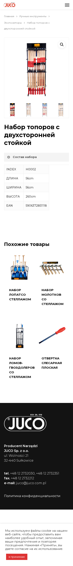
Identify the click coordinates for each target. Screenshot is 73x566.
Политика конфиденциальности (32, 496)
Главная (9, 16)
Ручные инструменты (32, 16)
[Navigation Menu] (67, 5)
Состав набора (25, 157)
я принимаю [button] (17, 556)
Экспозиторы (13, 22)
